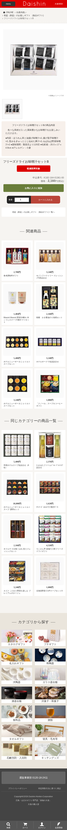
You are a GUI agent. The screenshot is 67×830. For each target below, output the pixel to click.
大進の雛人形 (33, 804)
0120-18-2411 (40, 777)
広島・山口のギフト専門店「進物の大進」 (33, 800)
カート (25, 827)
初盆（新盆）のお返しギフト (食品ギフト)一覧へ (33, 212)
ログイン (42, 827)
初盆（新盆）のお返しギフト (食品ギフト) (24, 15)
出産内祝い (21, 12)
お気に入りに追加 (33, 188)
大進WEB (59, 4)
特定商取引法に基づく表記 (49, 788)
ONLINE (10, 12)
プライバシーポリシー (17, 788)
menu (8, 4)
